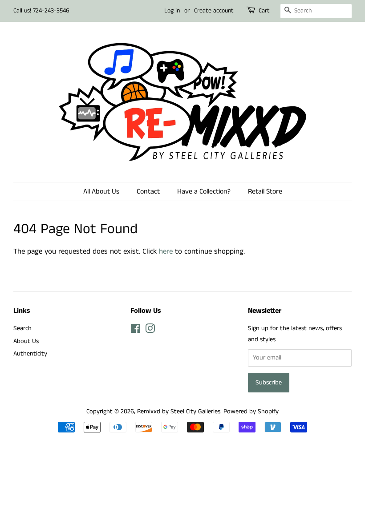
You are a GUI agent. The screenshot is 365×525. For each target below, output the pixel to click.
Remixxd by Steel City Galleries (178, 411)
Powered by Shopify (251, 411)
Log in (172, 10)
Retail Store (265, 191)
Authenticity (30, 353)
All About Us (101, 191)
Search (22, 328)
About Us (26, 341)
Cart (264, 10)
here (166, 251)
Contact (148, 191)
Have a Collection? (204, 191)
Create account (214, 10)
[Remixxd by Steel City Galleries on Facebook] (135, 330)
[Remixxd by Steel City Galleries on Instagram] (150, 330)
